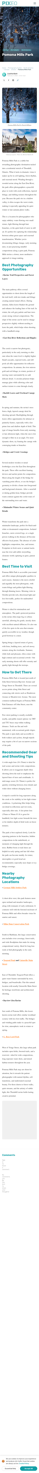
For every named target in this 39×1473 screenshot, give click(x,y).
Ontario (13, 69)
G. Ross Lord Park (11, 1036)
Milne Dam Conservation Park (16, 924)
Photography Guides (15, 68)
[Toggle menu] (35, 3)
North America (28, 68)
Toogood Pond (9, 960)
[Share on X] (4, 80)
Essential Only (10, 1469)
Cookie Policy (24, 1464)
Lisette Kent (12, 74)
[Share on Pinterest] (13, 80)
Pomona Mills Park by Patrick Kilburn (19, 125)
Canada (6, 69)
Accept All (29, 1469)
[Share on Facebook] (8, 80)
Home (4, 68)
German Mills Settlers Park (15, 887)
